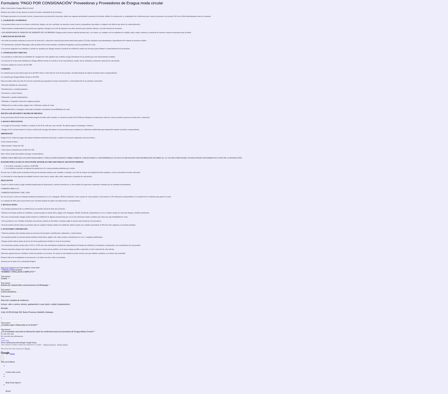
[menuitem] (226, 369)
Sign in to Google (7, 268)
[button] (224, 338)
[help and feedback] (2, 358)
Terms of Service (49, 345)
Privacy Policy (62, 345)
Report (27, 349)
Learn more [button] (35, 268)
